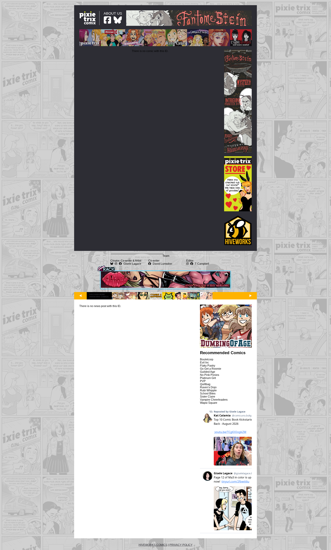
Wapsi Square (208, 402)
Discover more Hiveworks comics (99, 295)
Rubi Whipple (208, 390)
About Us (113, 13)
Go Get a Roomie (210, 368)
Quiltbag (205, 384)
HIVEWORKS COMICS (153, 544)
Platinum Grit (208, 378)
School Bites (207, 393)
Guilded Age (207, 371)
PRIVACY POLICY (181, 544)
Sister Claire (207, 396)
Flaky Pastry (207, 365)
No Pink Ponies (209, 374)
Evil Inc (204, 362)
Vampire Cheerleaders (214, 399)
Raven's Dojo (208, 387)
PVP (203, 381)
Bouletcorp (206, 359)
